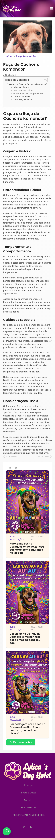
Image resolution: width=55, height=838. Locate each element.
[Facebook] (31, 827)
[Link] (12, 9)
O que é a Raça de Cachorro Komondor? (28, 84)
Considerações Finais (22, 99)
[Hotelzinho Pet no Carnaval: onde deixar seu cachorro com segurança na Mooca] (27, 471)
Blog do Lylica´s (28, 807)
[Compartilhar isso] (9, 468)
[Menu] (51, 8)
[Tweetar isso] (16, 468)
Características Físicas (23, 90)
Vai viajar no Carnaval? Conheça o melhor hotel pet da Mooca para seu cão (25, 638)
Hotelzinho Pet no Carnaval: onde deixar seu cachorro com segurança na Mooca (27, 548)
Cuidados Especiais (21, 96)
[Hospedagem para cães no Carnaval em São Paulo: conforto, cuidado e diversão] (27, 652)
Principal (28, 785)
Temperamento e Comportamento (28, 93)
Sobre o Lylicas (28, 792)
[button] (7, 831)
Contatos (28, 800)
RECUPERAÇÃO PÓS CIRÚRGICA (28, 815)
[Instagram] (24, 827)
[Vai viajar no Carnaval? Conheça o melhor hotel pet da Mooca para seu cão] (27, 562)
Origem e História (21, 87)
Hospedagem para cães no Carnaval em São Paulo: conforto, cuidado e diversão (27, 728)
